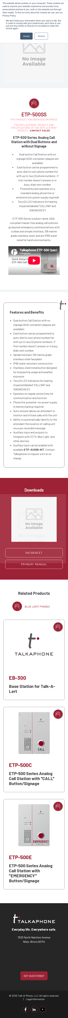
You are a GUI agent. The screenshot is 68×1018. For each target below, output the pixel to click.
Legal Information (35, 999)
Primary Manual (34, 564)
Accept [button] (26, 36)
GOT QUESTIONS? (34, 975)
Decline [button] (41, 36)
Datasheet (34, 552)
